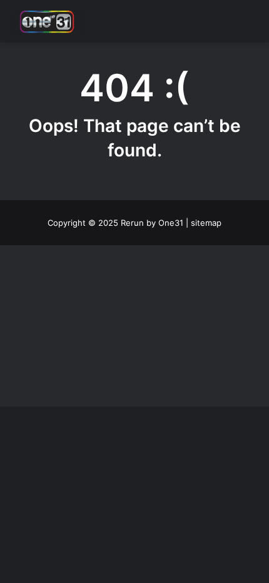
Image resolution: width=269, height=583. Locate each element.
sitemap (206, 223)
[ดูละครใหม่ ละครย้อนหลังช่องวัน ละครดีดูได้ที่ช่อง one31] (46, 21)
